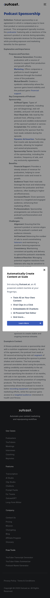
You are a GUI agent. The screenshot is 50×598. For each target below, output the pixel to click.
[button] (44, 270)
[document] (25, 299)
